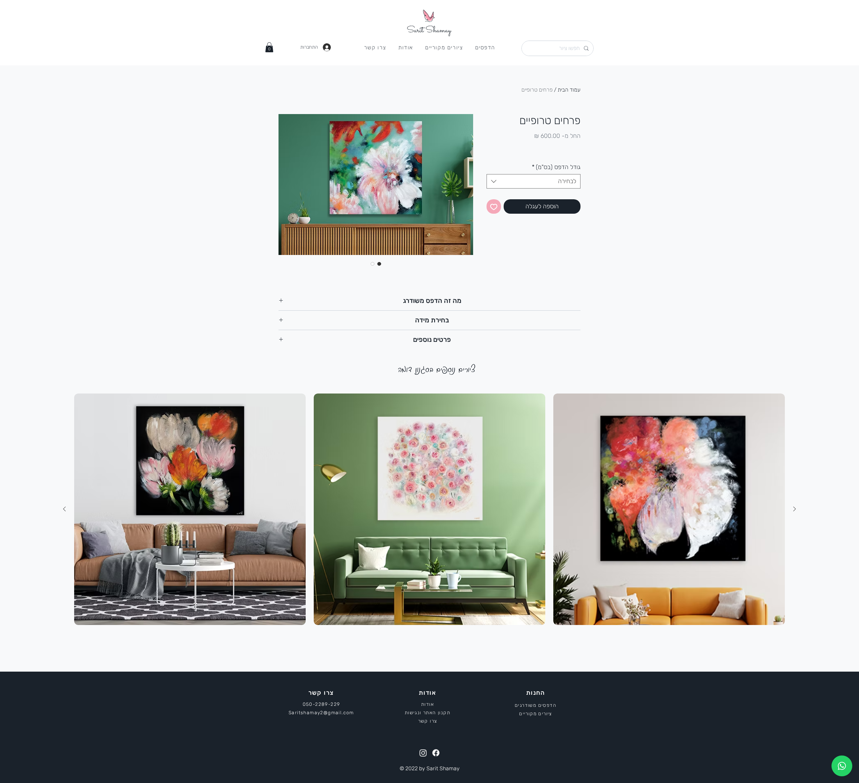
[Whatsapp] (841, 765)
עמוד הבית (569, 90)
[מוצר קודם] (795, 509)
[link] (269, 47)
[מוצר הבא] (64, 509)
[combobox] (533, 181)
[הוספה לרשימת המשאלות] (494, 206)
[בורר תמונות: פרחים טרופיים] (379, 263)
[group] (429, 509)
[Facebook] (436, 753)
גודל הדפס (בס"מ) (556, 167)
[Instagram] (423, 753)
